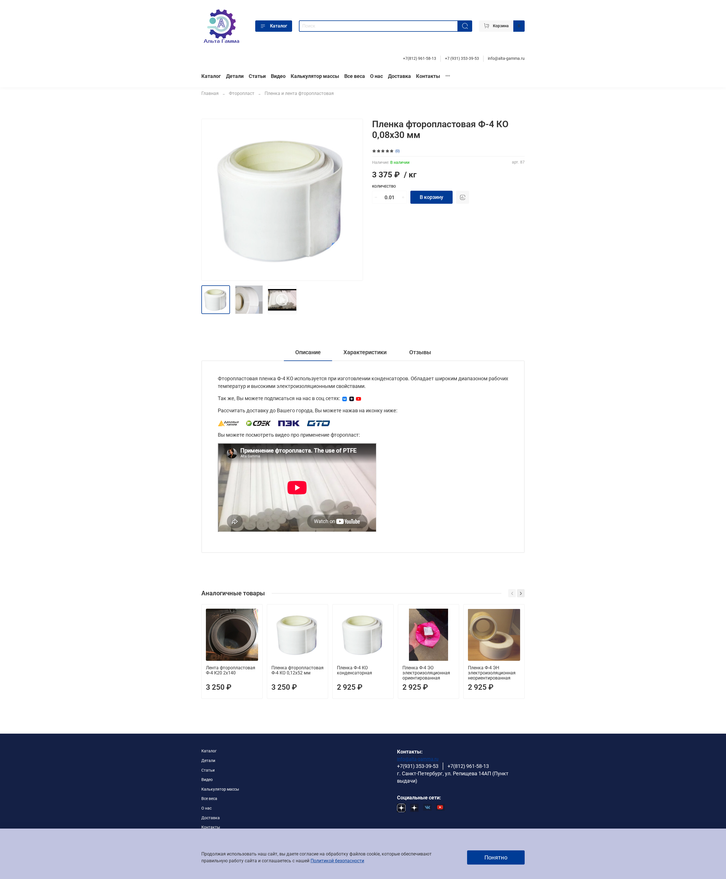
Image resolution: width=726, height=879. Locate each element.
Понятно (495, 857)
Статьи (257, 76)
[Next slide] (354, 200)
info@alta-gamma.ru (506, 58)
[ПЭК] (289, 423)
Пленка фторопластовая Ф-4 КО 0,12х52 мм (297, 670)
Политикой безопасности (337, 860)
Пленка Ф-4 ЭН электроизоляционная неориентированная (492, 673)
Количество (384, 186)
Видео (278, 76)
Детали (235, 76)
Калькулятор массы (315, 76)
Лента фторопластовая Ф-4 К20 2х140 (230, 670)
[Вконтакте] (344, 398)
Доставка (399, 76)
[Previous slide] (210, 200)
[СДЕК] (258, 423)
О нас (376, 76)
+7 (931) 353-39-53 (462, 58)
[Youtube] (358, 398)
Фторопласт (241, 93)
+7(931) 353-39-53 (417, 766)
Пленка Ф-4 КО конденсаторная (354, 670)
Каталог (278, 26)
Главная (210, 93)
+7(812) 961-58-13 (419, 58)
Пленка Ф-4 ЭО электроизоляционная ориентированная (426, 673)
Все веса (354, 76)
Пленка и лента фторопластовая (299, 93)
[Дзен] (351, 398)
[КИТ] (318, 423)
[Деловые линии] (228, 423)
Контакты (428, 76)
